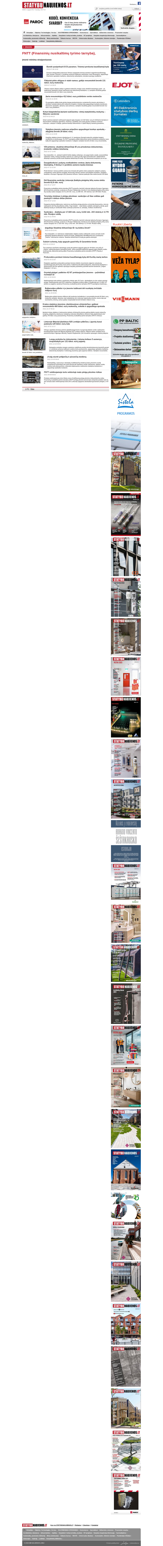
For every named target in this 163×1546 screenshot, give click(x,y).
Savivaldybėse (121, 35)
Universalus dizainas (86, 38)
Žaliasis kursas (65, 38)
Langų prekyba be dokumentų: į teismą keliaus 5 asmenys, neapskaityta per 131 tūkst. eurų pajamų (75, 340)
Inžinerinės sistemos (106, 33)
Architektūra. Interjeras (31, 35)
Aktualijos (29, 33)
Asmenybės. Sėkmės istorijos (105, 38)
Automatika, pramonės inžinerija (34, 38)
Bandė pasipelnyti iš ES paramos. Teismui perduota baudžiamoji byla (78, 67)
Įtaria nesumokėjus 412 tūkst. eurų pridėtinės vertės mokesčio (74, 96)
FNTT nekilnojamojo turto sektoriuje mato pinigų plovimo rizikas (73, 372)
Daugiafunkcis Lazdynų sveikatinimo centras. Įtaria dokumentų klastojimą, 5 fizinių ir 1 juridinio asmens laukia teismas (72, 164)
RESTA (75, 38)
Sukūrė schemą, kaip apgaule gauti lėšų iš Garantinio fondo (70, 242)
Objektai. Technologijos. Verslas (45, 33)
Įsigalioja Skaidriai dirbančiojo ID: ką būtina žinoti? (67, 228)
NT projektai (88, 35)
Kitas (32, 389)
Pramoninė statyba (121, 33)
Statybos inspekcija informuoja (104, 35)
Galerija (34, 41)
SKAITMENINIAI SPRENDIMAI (68, 33)
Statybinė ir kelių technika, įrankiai (70, 35)
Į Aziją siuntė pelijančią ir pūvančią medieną (66, 357)
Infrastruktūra (45, 35)
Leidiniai (42, 41)
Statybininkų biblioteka (54, 41)
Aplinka (54, 35)
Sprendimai (94, 33)
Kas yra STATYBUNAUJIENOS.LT (61, 1525)
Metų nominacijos (53, 38)
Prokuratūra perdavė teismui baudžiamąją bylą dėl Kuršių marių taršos (76, 257)
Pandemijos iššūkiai (124, 38)
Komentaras (84, 33)
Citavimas (86, 1525)
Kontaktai (95, 1525)
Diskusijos (26, 41)
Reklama (133, 4)
